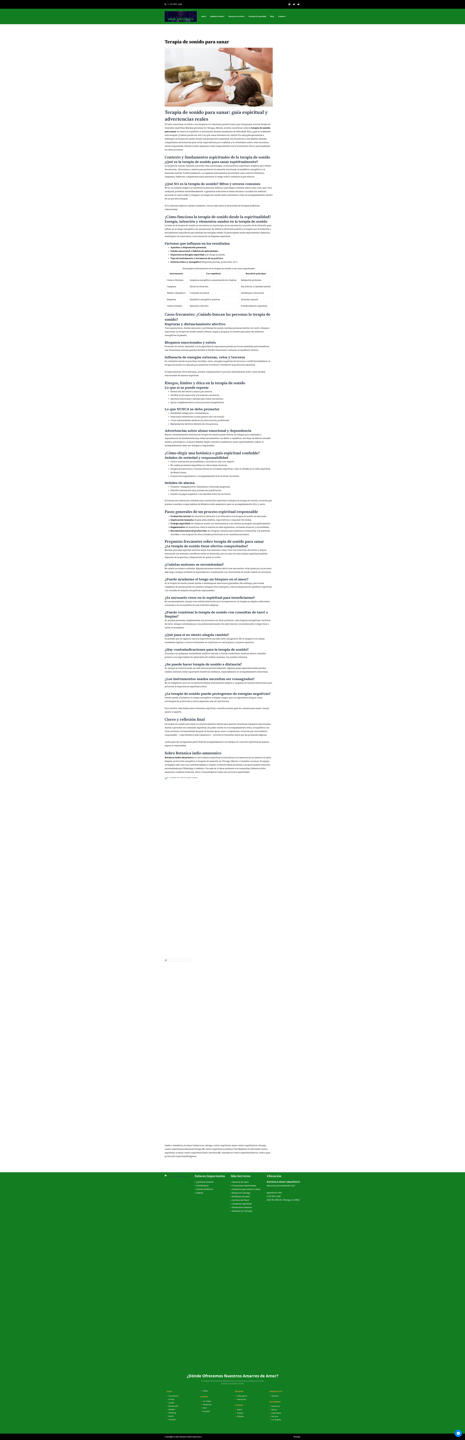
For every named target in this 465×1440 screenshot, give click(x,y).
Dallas (205, 1391)
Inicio (203, 16)
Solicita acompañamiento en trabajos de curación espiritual (228, 742)
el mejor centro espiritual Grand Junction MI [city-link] (198, 1153)
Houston (172, 1419)
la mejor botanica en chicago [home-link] (198, 1145)
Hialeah (240, 1413)
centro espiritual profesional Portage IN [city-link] (184, 1149)
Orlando (240, 1416)
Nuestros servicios (236, 16)
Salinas (274, 1409)
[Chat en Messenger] (458, 1433)
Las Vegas (207, 1401)
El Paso (171, 1399)
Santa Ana (275, 1406)
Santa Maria (276, 1413)
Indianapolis (242, 1396)
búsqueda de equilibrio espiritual (254, 587)
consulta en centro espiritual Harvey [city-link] (239, 1153)
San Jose (274, 1416)
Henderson (207, 1404)
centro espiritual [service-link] (222, 1145)
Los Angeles (276, 1419)
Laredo (171, 1403)
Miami (239, 1409)
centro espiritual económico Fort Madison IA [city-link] (227, 1149)
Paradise (206, 1411)
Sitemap (297, 1437)
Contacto (282, 16)
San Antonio (173, 1396)
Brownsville (173, 1406)
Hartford (274, 1396)
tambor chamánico (174, 1145)
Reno (205, 1408)
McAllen (171, 1409)
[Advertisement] (287, 74)
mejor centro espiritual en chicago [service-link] (249, 1145)
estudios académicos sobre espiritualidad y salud (236, 442)
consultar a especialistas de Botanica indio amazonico (199, 504)
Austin (171, 1416)
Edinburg (172, 1413)
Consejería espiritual (257, 16)
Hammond (241, 1399)
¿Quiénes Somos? (217, 16)
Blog (272, 16)
